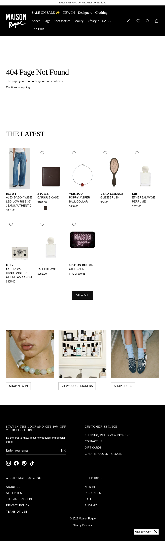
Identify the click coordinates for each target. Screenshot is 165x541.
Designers (85, 13)
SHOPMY (91, 505)
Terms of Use (16, 511)
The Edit (38, 29)
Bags (46, 21)
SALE (106, 21)
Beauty (78, 21)
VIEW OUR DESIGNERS (77, 385)
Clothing (101, 13)
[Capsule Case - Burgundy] (51, 208)
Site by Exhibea (82, 525)
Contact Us (93, 441)
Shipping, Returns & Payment (107, 435)
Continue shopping (18, 87)
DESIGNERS (93, 492)
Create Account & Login (103, 453)
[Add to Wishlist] (11, 153)
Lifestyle (93, 21)
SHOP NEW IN (18, 385)
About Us (13, 486)
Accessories (61, 21)
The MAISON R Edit (20, 499)
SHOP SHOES (123, 385)
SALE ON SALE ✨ (46, 13)
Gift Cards (93, 447)
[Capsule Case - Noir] (40, 208)
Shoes (36, 21)
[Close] (155, 531)
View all (82, 295)
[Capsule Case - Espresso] (45, 208)
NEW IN (69, 13)
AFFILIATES (14, 492)
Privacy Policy (17, 505)
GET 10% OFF (143, 531)
